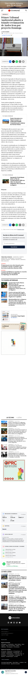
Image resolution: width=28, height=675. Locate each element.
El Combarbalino (10, 655)
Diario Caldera (18, 644)
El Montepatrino (9, 653)
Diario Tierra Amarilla (10, 645)
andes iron (4, 258)
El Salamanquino (9, 656)
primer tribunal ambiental (18, 259)
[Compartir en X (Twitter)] (13, 61)
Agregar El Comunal (6, 35)
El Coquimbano (17, 651)
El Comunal (3, 651)
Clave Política (15, 662)
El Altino (17, 645)
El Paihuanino (9, 652)
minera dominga (6, 259)
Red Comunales (5, 31)
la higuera (18, 258)
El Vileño (16, 656)
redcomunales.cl (4, 631)
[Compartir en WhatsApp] (16, 61)
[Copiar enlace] (23, 61)
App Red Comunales (15, 663)
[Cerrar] (26, 672)
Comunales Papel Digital (6, 662)
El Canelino (17, 655)
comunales (12, 258)
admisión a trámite (19, 257)
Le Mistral (21, 662)
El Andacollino (16, 652)
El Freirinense (16, 647)
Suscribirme (14, 247)
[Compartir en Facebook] (10, 61)
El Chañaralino (11, 644)
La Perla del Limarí (18, 653)
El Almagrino (4, 644)
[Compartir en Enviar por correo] (20, 61)
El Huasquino (10, 647)
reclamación (5, 260)
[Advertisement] (14, 370)
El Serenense (9, 651)
